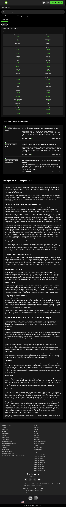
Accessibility (5, 447)
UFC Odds (36, 431)
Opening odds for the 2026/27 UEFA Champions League (39, 144)
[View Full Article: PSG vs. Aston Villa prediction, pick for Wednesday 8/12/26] (12, 130)
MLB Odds (36, 429)
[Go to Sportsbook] (6, 2)
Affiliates (4, 431)
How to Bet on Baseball (39, 460)
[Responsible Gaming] (48, 2)
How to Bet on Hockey (39, 462)
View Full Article (26, 138)
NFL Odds (36, 425)
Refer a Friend (5, 433)
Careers (4, 427)
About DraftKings (6, 425)
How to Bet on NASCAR (39, 470)
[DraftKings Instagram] (34, 479)
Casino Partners (6, 445)
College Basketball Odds (40, 441)
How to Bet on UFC (38, 458)
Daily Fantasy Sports (7, 451)
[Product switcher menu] (3, 2)
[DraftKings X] (30, 479)
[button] (7, 7)
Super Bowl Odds (38, 447)
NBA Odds (36, 427)
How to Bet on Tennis (39, 468)
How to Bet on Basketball (40, 456)
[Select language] (44, 2)
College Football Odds (39, 443)
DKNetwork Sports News (8, 453)
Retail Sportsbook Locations (9, 443)
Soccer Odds (13, 16)
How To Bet (36, 453)
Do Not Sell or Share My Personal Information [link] (13, 455)
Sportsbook (4, 16)
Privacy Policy (5, 439)
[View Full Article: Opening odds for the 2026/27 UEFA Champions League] (12, 146)
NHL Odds (36, 433)
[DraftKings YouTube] (39, 479)
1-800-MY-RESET (42, 484)
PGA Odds (36, 435)
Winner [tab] (4, 24)
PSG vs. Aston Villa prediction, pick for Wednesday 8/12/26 (40, 128)
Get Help (4, 435)
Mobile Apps (5, 429)
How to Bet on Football (39, 454)
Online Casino (5, 449)
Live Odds (36, 445)
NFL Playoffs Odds (38, 449)
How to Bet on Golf (38, 464)
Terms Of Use (5, 437)
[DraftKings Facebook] (25, 479)
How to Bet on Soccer (39, 466)
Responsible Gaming (7, 441)
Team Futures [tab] (4, 19)
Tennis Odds (37, 439)
